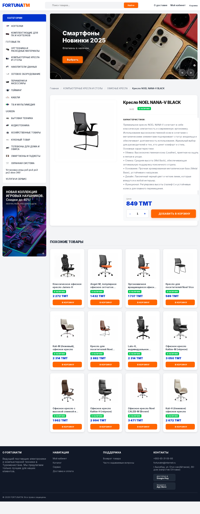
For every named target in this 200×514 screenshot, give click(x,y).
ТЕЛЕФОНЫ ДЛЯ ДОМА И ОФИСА (25, 147)
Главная (54, 88)
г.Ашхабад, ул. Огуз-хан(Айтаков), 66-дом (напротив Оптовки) (174, 468)
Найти (131, 5)
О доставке (160, 5)
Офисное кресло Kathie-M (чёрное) (177, 348)
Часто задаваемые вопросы (118, 462)
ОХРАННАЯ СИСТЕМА (22, 163)
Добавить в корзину (174, 213)
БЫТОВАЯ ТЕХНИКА (22, 118)
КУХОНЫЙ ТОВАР (20, 139)
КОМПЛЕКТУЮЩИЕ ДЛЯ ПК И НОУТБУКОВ (24, 34)
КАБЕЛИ (15, 97)
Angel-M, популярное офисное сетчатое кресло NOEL (103, 286)
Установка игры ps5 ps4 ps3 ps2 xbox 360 (22, 171)
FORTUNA (16, 5)
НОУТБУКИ (17, 26)
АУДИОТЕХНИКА (20, 125)
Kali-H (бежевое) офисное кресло (176, 410)
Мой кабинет (178, 5)
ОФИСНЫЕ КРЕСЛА (117, 88)
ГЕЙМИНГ (16, 90)
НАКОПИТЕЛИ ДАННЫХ (24, 66)
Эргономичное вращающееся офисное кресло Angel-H (142, 286)
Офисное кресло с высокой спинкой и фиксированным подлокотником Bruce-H (67, 410)
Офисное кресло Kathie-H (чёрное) (101, 410)
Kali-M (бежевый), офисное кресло (63, 348)
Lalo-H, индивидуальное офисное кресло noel (141, 348)
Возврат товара (112, 458)
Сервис (57, 467)
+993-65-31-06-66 (163, 458)
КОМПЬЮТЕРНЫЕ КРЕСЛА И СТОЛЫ (25, 58)
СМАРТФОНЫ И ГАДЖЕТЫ (25, 156)
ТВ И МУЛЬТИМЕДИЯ (23, 104)
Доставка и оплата (63, 471)
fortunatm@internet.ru (164, 462)
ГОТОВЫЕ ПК (13, 41)
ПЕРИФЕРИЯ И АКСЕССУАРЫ (19, 82)
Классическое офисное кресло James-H (67, 286)
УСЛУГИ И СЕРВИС (16, 179)
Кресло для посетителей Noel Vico (180, 286)
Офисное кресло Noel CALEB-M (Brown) (141, 410)
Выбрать (72, 59)
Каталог (57, 462)
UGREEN (10, 111)
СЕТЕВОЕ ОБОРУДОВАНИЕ (25, 74)
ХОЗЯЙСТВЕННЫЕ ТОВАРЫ (26, 132)
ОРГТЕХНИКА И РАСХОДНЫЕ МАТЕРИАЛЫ (25, 49)
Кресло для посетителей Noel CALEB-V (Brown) (101, 348)
